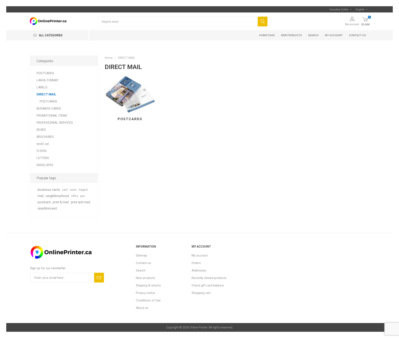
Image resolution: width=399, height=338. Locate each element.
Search (262, 21)
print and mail (80, 202)
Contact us (357, 35)
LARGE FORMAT (48, 80)
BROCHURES (45, 137)
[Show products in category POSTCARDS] (130, 94)
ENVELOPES (45, 165)
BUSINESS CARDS (49, 108)
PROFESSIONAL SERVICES (55, 123)
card (65, 189)
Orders (196, 263)
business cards (49, 190)
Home (109, 57)
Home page (267, 35)
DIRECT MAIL (46, 94)
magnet (83, 189)
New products (291, 35)
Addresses (199, 270)
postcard (44, 202)
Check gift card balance (208, 285)
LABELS (42, 87)
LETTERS (43, 158)
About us (142, 308)
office (74, 195)
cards (73, 189)
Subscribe (99, 277)
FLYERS (42, 151)
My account (352, 24)
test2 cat (43, 144)
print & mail (61, 202)
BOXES (41, 130)
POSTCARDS (130, 119)
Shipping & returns (148, 285)
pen (82, 195)
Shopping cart (201, 293)
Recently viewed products (209, 278)
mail (41, 196)
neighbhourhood (57, 196)
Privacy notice (145, 293)
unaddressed (47, 208)
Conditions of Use (148, 300)
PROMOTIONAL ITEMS (52, 115)
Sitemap (141, 255)
